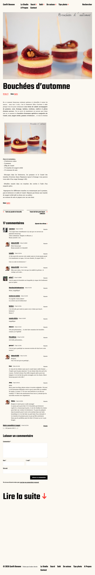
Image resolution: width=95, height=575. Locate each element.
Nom (4, 460)
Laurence (12, 229)
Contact (33, 8)
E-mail (28, 460)
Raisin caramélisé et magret (11, 425)
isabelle (11, 253)
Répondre (45, 229)
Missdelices (12, 337)
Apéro (16, 94)
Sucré (33, 4)
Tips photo (63, 4)
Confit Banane (9, 4)
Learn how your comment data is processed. (29, 482)
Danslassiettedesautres (16, 288)
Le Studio (24, 4)
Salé (41, 4)
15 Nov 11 (5, 94)
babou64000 (15, 243)
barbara (11, 306)
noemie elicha (13, 318)
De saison (51, 4)
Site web (5, 468)
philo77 (11, 278)
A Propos (24, 8)
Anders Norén (33, 566)
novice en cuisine (14, 296)
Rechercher (87, 4)
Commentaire (7, 442)
